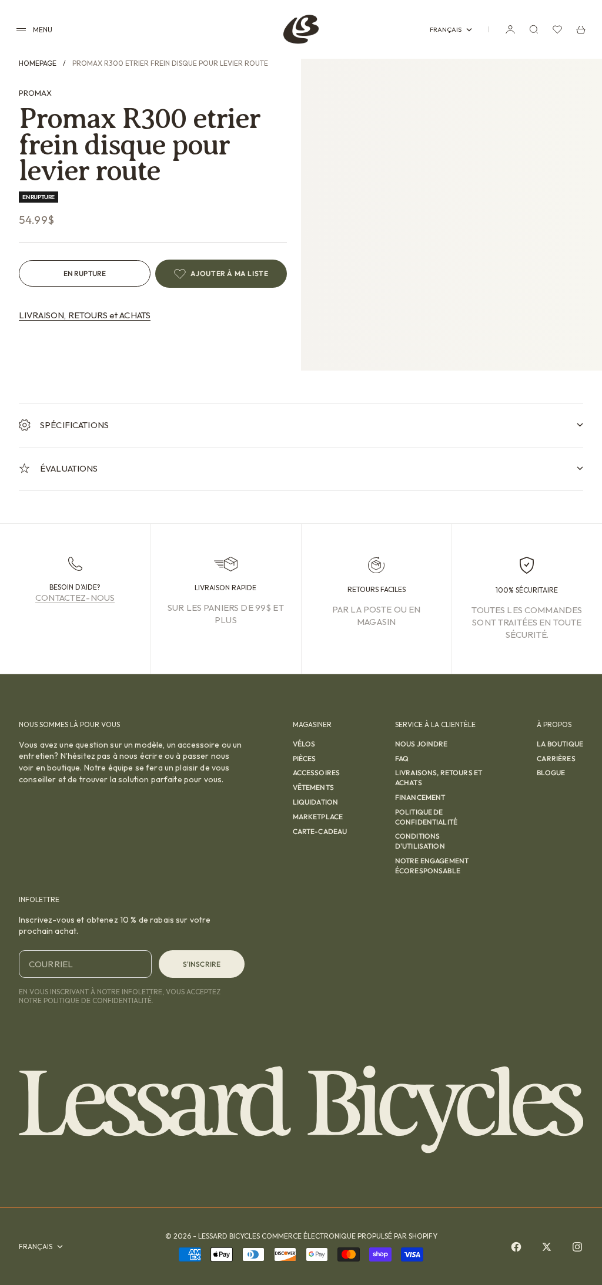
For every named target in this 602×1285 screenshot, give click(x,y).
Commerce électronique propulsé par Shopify (349, 1236)
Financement (420, 797)
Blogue (551, 772)
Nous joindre (421, 743)
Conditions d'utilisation (420, 841)
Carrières (556, 758)
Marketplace (318, 816)
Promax (35, 92)
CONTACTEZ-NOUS (75, 597)
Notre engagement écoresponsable (432, 865)
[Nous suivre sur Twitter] (547, 1247)
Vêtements (313, 787)
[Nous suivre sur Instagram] (577, 1247)
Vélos (304, 743)
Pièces (304, 758)
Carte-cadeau (320, 831)
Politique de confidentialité (426, 817)
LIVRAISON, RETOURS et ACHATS (84, 315)
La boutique (560, 743)
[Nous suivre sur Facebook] (516, 1247)
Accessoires (316, 772)
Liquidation (316, 802)
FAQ (402, 758)
